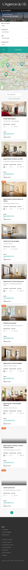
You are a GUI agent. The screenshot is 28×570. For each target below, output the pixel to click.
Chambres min (5, 42)
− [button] (2, 88)
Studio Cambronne (9, 487)
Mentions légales (6, 532)
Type (2, 35)
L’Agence (4, 555)
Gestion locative (6, 547)
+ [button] (2, 86)
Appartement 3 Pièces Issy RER (13, 159)
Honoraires (5, 529)
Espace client (5, 534)
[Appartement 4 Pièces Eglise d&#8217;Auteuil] (7, 65)
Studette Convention (9, 323)
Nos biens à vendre (7, 539)
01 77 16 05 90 (7, 10)
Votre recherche (6, 552)
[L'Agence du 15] (14, 7)
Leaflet (19, 89)
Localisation (4, 29)
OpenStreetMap (25, 89)
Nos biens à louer (6, 542)
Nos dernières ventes (7, 544)
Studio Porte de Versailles (11, 241)
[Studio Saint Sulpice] (21, 64)
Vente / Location (5, 23)
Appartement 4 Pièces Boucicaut (13, 281)
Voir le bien (14, 113)
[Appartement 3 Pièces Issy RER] (6, 75)
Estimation (5, 550)
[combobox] (14, 26)
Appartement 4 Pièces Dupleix (12, 363)
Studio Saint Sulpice (9, 118)
